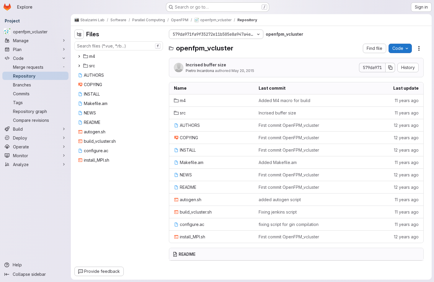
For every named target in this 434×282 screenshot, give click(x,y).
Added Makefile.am (278, 162)
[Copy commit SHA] (390, 67)
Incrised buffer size (206, 64)
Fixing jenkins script (278, 211)
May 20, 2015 (242, 70)
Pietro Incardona (200, 70)
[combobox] (118, 45)
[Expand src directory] (79, 65)
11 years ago (407, 100)
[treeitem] (119, 56)
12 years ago (406, 125)
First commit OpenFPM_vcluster (289, 125)
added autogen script (280, 199)
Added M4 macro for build (284, 100)
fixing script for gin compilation (289, 224)
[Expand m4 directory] (79, 56)
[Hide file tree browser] (79, 34)
